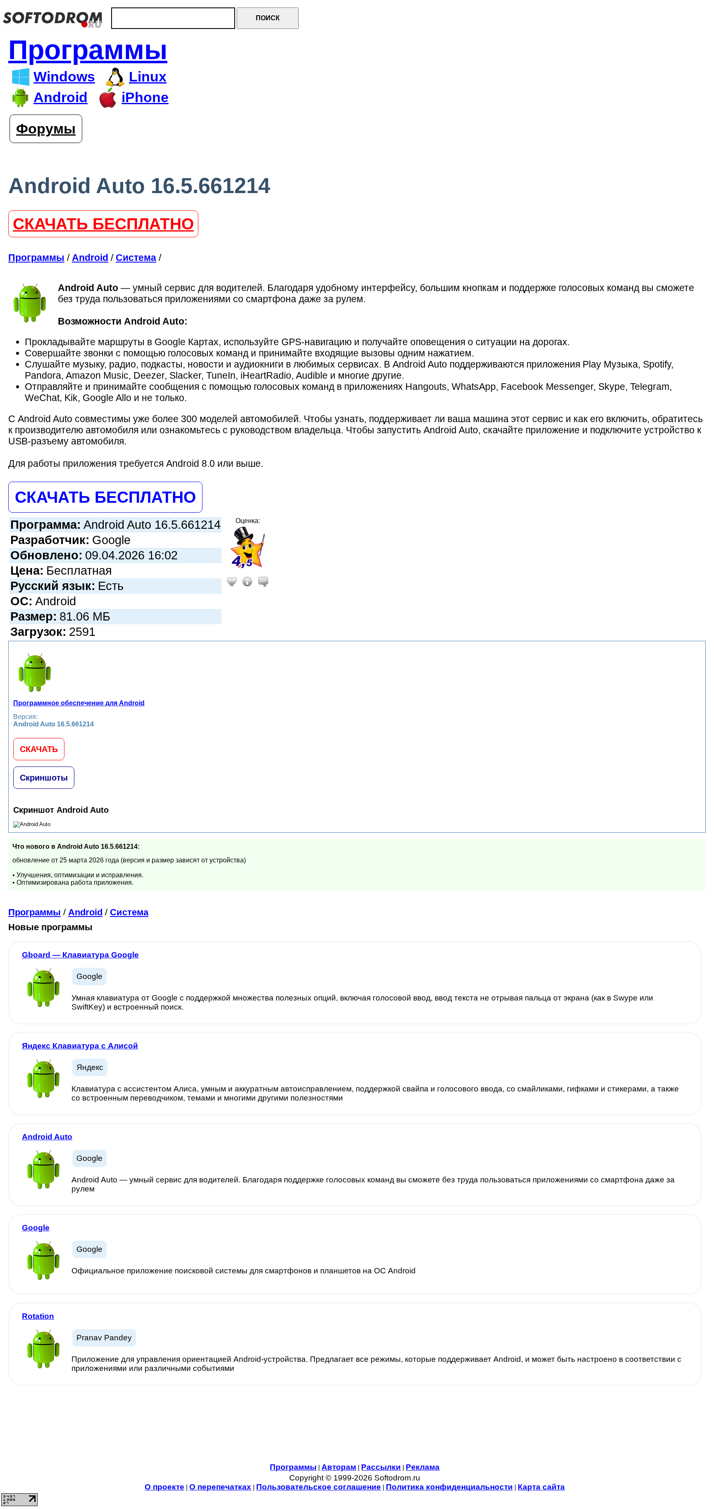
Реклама (423, 1467)
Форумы (46, 128)
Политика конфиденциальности (449, 1487)
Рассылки (381, 1467)
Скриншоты (44, 777)
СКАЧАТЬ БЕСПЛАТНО (103, 224)
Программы (87, 50)
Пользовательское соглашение (318, 1487)
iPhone (145, 97)
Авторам (338, 1467)
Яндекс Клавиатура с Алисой (80, 1045)
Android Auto (47, 1136)
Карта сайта (541, 1487)
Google (36, 1227)
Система (129, 912)
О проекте (164, 1487)
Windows (64, 76)
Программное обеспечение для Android (79, 703)
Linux (148, 76)
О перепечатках (220, 1487)
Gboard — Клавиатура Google (80, 954)
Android (60, 97)
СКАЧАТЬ (39, 749)
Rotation (38, 1316)
